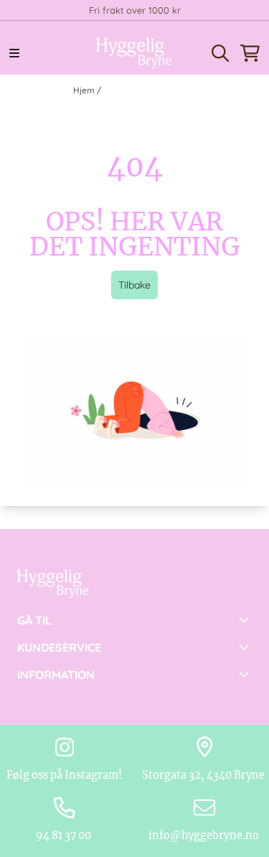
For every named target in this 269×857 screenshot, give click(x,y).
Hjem (85, 90)
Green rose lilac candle (150, 90)
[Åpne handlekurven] (250, 53)
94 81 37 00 (64, 835)
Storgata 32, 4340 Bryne (204, 775)
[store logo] (134, 53)
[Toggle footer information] (246, 619)
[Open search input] (220, 53)
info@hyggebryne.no (204, 835)
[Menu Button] (14, 53)
